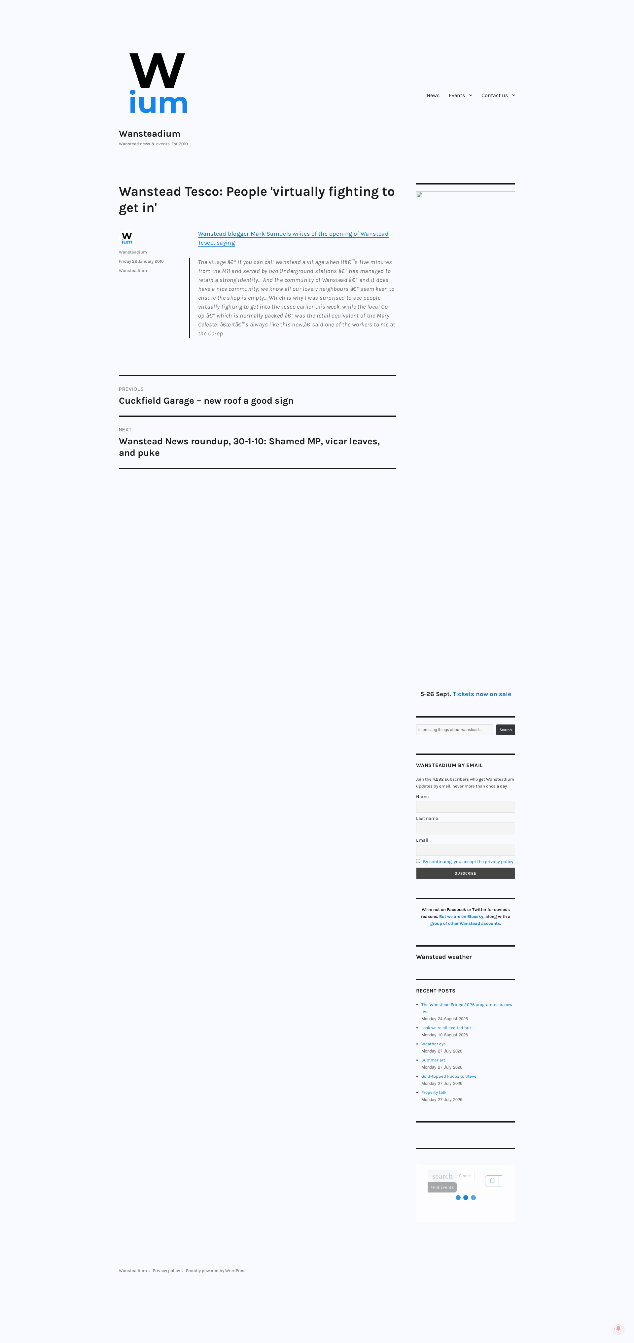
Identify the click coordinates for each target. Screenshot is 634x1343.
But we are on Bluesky (461, 916)
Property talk (433, 1092)
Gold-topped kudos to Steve (448, 1076)
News (433, 95)
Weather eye (433, 1043)
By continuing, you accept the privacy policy (468, 861)
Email (422, 840)
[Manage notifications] (618, 1328)
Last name (427, 818)
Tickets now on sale (482, 694)
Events (457, 95)
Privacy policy (166, 1270)
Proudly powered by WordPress (216, 1270)
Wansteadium (150, 133)
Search (506, 729)
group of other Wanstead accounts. (465, 923)
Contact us (494, 95)
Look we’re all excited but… (447, 1027)
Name (422, 796)
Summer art (433, 1060)
